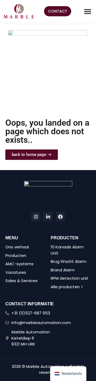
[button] (88, 11)
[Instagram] (35, 216)
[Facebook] (60, 216)
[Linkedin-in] (48, 216)
